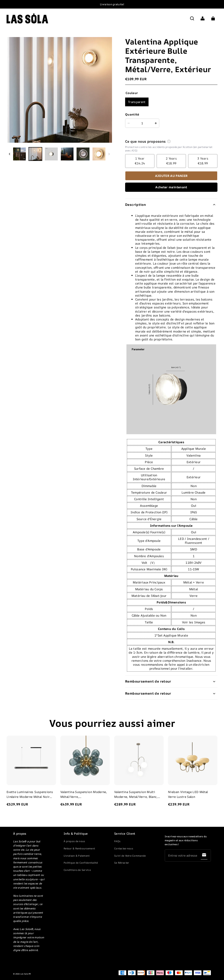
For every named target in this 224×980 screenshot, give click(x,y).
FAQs (117, 841)
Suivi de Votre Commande (130, 855)
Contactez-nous (123, 848)
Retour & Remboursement (79, 848)
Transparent (137, 102)
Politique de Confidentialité (81, 862)
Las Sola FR (25, 974)
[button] (192, 18)
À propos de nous (74, 841)
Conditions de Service (77, 870)
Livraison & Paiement (77, 855)
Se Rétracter (121, 862)
